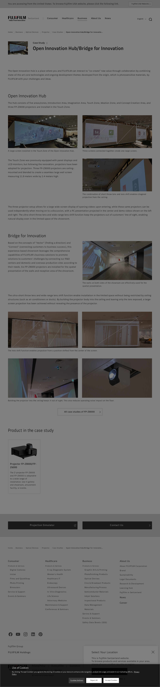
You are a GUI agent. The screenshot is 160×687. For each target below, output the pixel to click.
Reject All (94, 680)
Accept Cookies (111, 680)
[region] (80, 675)
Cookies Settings (76, 680)
